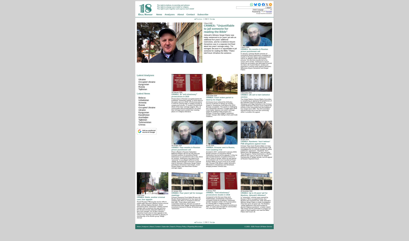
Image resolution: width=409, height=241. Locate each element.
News (159, 14)
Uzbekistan (143, 100)
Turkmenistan (144, 122)
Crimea (141, 125)
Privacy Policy (181, 226)
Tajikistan (142, 89)
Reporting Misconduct (195, 226)
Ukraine (142, 79)
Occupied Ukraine (146, 82)
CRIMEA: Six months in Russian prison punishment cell (254, 50)
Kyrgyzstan (143, 84)
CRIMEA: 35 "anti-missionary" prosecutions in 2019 (184, 95)
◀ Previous (198, 19)
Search (172, 226)
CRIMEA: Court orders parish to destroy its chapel (219, 98)
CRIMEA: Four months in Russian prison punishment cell (185, 148)
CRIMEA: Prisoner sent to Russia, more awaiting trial (220, 148)
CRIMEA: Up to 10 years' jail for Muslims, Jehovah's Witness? (254, 194)
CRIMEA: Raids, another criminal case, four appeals (151, 198)
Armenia (142, 102)
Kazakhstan (144, 115)
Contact (190, 14)
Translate (269, 12)
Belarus (142, 98)
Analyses (170, 14)
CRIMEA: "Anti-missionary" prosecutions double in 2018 (218, 193)
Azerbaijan (143, 117)
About (180, 14)
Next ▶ (212, 19)
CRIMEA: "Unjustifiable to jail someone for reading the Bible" (219, 28)
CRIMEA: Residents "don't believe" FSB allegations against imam (255, 142)
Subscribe (202, 14)
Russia (141, 87)
